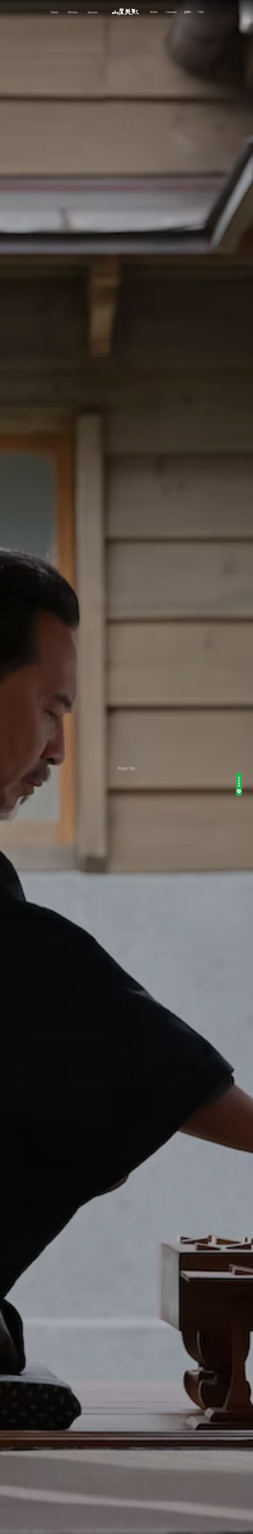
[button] (54, 12)
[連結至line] (239, 784)
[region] (55, 16)
